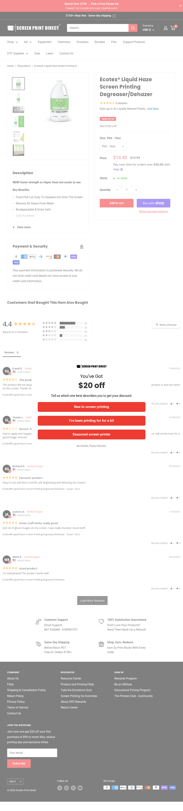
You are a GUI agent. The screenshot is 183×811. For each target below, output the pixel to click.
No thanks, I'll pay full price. (92, 445)
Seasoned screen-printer (91, 434)
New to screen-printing (91, 407)
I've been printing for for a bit (91, 420)
